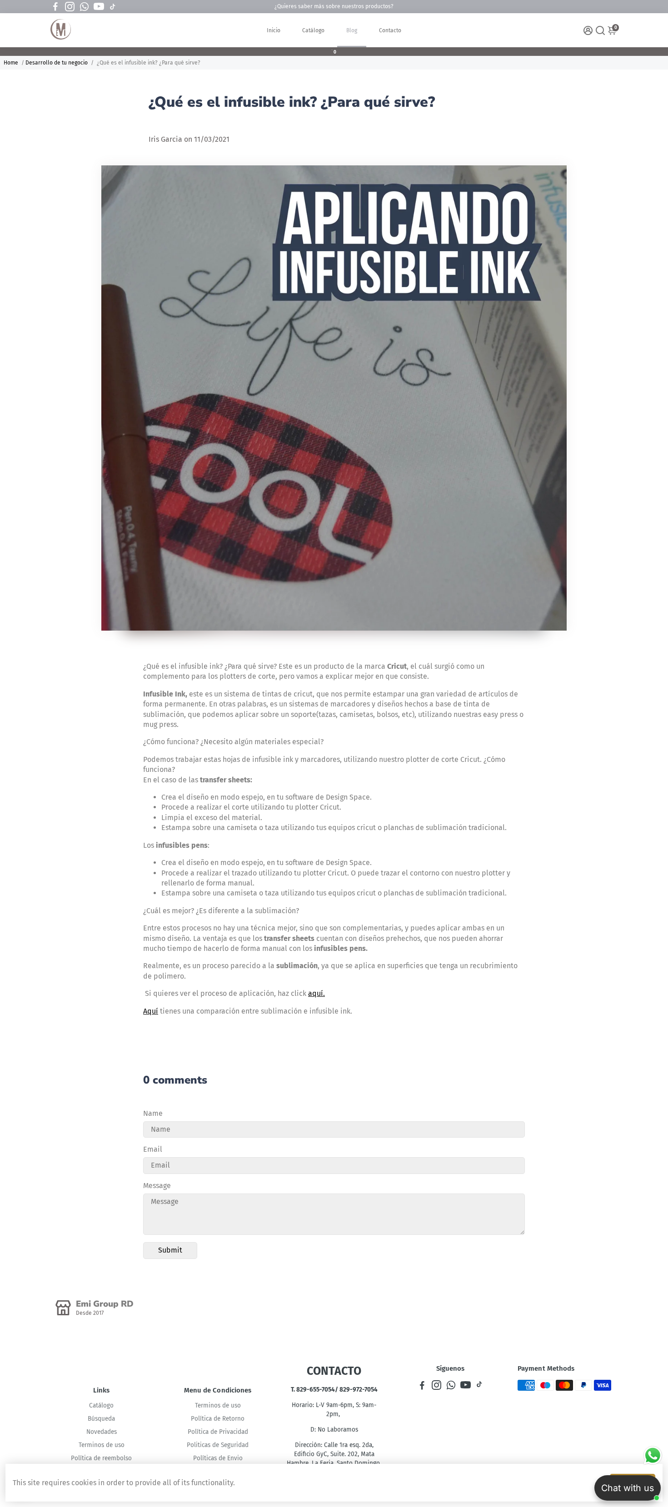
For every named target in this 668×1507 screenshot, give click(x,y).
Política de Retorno (217, 1418)
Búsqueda (101, 1418)
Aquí (150, 1011)
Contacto (390, 30)
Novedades (101, 1432)
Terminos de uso (102, 1445)
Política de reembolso (101, 1458)
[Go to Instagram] (69, 6)
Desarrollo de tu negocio (56, 63)
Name (153, 1113)
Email (152, 1149)
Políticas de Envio (218, 1458)
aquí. (316, 993)
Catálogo (313, 30)
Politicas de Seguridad (218, 1445)
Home (11, 63)
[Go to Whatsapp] (84, 6)
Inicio (273, 30)
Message (157, 1185)
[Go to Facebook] (55, 6)
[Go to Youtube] (99, 6)
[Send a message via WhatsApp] (652, 1455)
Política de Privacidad (218, 1432)
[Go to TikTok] (112, 6)
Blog (351, 30)
